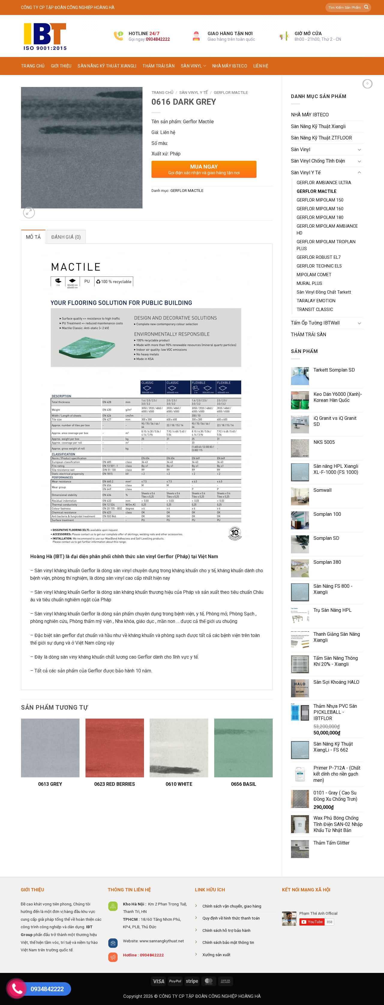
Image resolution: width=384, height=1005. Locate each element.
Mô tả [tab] (33, 237)
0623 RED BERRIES (114, 784)
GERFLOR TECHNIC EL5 (319, 266)
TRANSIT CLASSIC (315, 309)
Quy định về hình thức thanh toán (231, 918)
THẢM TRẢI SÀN (158, 66)
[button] (29, 213)
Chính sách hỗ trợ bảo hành (226, 930)
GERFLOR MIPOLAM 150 (320, 200)
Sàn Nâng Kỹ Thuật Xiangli (107, 66)
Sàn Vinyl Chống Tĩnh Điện (318, 161)
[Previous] (21, 759)
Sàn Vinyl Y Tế (305, 172)
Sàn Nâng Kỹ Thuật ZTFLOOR (321, 138)
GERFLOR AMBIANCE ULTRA (324, 182)
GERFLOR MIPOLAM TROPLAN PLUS (326, 245)
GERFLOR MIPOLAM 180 (320, 217)
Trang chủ (33, 66)
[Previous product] (367, 83)
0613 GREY (50, 784)
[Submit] (366, 7)
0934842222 (158, 39)
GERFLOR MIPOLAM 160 (320, 208)
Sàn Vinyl (191, 66)
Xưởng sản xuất (216, 954)
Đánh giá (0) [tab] (66, 237)
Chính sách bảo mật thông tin (228, 942)
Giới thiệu (61, 66)
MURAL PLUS (309, 283)
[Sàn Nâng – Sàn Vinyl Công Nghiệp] (63, 36)
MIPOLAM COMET (314, 274)
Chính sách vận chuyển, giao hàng (231, 906)
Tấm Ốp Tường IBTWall (315, 323)
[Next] (272, 759)
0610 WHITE (179, 784)
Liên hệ (261, 66)
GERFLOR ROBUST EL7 (318, 257)
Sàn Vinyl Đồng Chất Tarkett (324, 292)
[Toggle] (359, 149)
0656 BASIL (243, 784)
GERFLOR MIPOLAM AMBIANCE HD (327, 230)
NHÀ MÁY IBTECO (229, 66)
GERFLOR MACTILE (317, 191)
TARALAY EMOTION (316, 301)
